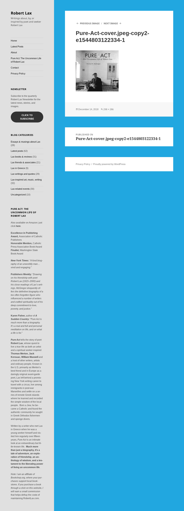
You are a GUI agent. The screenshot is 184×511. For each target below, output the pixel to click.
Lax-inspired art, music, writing (26, 179)
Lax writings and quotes (23, 174)
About (14, 52)
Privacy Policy (18, 73)
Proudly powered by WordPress (109, 164)
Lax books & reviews (21, 156)
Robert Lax (21, 13)
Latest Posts (17, 46)
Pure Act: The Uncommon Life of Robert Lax (26, 60)
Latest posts (17, 151)
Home (14, 40)
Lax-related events (20, 189)
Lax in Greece (18, 168)
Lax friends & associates (23, 162)
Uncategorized (18, 194)
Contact (15, 67)
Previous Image (90, 23)
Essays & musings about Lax (25, 142)
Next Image (111, 23)
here (18, 226)
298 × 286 (108, 109)
